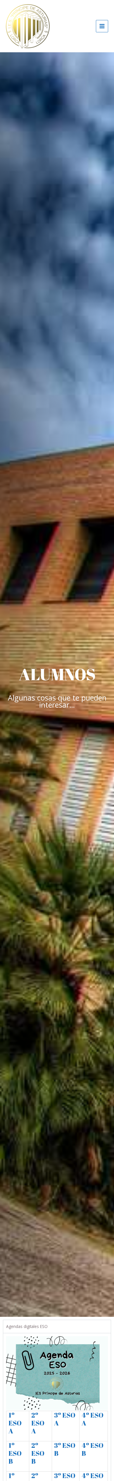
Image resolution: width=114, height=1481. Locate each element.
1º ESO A (15, 1423)
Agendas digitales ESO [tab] (27, 1326)
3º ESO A (64, 1419)
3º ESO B (64, 1449)
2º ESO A (37, 1423)
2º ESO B (37, 1453)
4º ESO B (92, 1449)
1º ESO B (15, 1453)
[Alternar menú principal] (102, 26)
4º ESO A (92, 1419)
